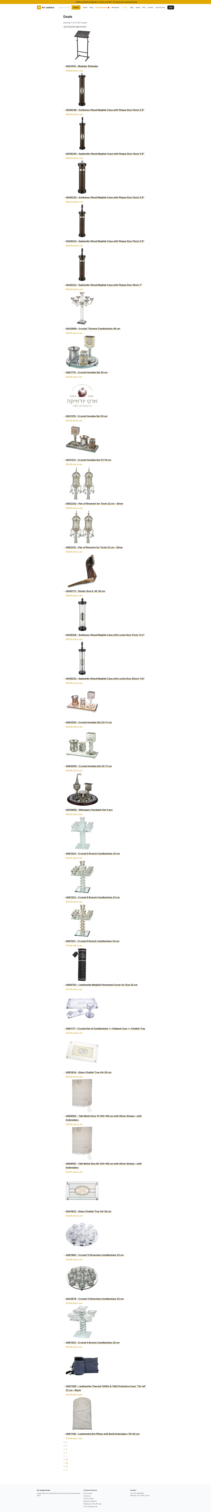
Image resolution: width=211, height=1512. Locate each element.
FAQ (143, 7)
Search (76, 7)
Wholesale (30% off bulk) (92, 1504)
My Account (160, 7)
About (138, 7)
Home (85, 7)
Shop (91, 7)
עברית (125, 7)
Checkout (87, 1496)
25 (67, 1459)
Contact (150, 7)
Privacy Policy (89, 1498)
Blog (132, 7)
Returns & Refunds (90, 1501)
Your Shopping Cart (91, 1506)
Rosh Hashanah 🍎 (102, 7)
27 (67, 1466)
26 (67, 1463)
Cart (170, 7)
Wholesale (115, 7)
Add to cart (78, 70)
